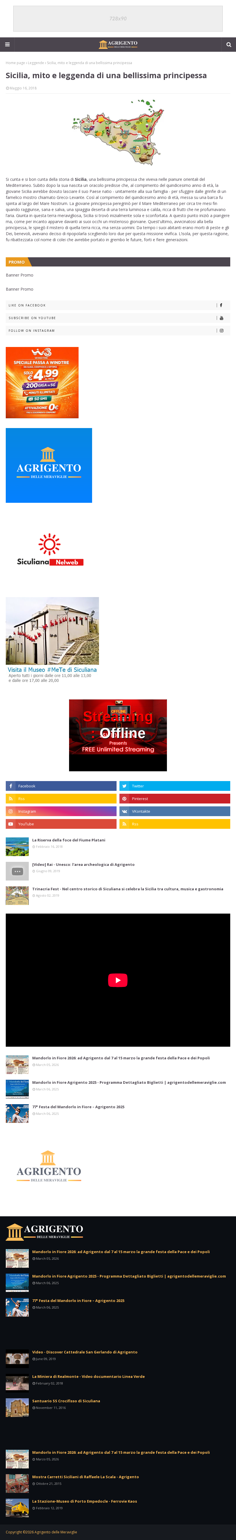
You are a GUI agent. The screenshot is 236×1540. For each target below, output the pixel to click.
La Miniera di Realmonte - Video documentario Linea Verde (88, 1376)
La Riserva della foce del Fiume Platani (68, 840)
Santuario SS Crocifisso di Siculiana (66, 1400)
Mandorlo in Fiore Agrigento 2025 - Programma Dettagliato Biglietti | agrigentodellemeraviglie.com (129, 1082)
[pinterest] (174, 798)
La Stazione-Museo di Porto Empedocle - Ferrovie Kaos (84, 1501)
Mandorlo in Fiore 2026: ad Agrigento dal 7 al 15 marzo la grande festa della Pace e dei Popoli (121, 1057)
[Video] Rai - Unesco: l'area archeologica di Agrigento (83, 864)
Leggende (36, 62)
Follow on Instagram (32, 331)
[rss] (61, 798)
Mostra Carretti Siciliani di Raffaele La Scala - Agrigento (85, 1476)
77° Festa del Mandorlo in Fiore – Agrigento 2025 (78, 1106)
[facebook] (61, 786)
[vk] (174, 811)
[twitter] (174, 786)
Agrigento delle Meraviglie (56, 1532)
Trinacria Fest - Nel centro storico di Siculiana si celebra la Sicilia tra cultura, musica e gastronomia (127, 888)
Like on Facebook (27, 305)
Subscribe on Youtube (32, 318)
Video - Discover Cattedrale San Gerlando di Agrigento (85, 1352)
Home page (15, 62)
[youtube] (61, 824)
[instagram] (61, 811)
